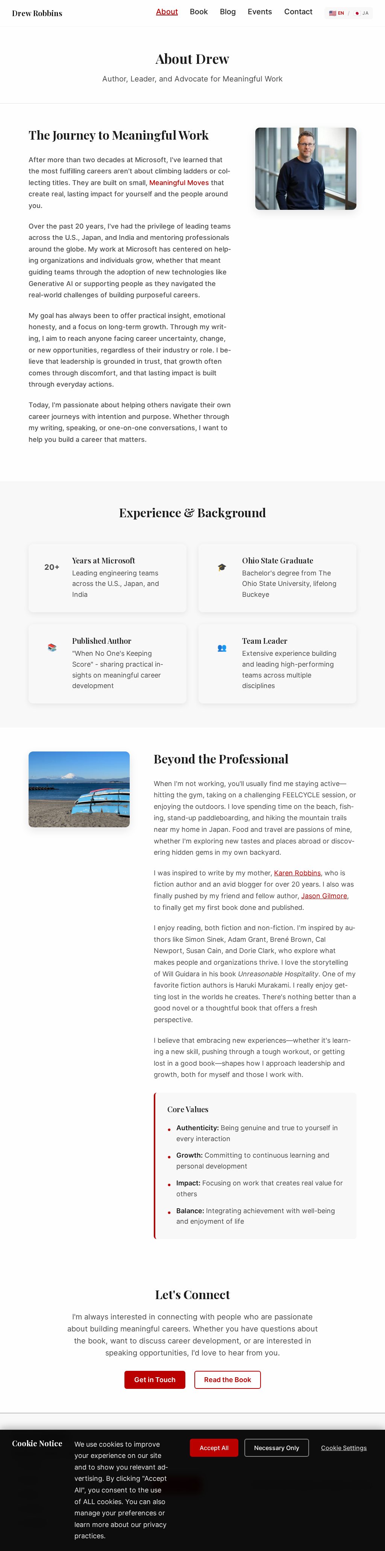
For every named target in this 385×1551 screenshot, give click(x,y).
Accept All (214, 1448)
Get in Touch (155, 1380)
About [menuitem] (167, 11)
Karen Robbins (297, 873)
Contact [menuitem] (298, 11)
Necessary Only (276, 1448)
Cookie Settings (344, 1448)
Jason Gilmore (324, 896)
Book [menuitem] (199, 11)
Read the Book (227, 1380)
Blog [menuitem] (228, 11)
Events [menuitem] (260, 11)
